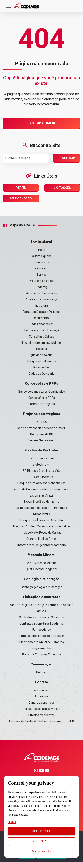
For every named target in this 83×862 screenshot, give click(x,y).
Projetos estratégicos (41, 414)
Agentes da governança (42, 299)
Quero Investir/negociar (41, 569)
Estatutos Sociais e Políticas (41, 311)
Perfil (21, 187)
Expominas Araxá (41, 495)
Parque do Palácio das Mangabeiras (41, 483)
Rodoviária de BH (41, 434)
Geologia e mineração (41, 579)
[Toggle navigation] (8, 6)
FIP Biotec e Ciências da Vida (42, 470)
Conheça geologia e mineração (41, 586)
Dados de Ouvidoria (41, 373)
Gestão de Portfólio (41, 450)
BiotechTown (41, 464)
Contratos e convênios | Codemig (42, 623)
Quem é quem (41, 256)
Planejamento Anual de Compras (41, 642)
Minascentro (41, 514)
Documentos (41, 317)
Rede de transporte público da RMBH (41, 428)
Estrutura (41, 305)
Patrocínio (41, 268)
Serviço (42, 274)
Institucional (41, 242)
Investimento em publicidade (41, 342)
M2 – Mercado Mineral (42, 562)
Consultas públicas (41, 336)
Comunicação (41, 664)
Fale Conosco (21, 198)
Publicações (41, 367)
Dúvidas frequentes (41, 714)
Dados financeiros (42, 324)
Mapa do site (19, 225)
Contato (41, 682)
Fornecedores (41, 629)
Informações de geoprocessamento (41, 544)
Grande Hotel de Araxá (41, 538)
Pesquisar (66, 158)
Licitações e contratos (41, 597)
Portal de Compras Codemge (41, 654)
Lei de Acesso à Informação (41, 708)
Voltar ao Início (42, 123)
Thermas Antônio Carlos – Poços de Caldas (42, 526)
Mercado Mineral (41, 555)
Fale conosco (41, 690)
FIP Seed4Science (42, 476)
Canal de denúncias (42, 702)
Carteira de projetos (41, 403)
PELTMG (41, 421)
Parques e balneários (41, 361)
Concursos (41, 262)
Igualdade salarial (41, 355)
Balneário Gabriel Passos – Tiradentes (41, 507)
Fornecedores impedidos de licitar (41, 635)
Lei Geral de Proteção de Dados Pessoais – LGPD (41, 721)
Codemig (42, 286)
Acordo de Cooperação (41, 293)
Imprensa (41, 696)
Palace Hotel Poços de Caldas (41, 532)
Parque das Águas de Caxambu (41, 520)
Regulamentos (42, 648)
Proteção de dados (41, 280)
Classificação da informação (42, 330)
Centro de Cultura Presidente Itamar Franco (41, 489)
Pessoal (41, 348)
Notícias (41, 672)
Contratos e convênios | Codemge (41, 617)
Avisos (41, 611)
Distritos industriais (41, 458)
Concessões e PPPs (41, 383)
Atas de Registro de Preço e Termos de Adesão (41, 604)
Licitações (62, 187)
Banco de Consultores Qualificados (41, 391)
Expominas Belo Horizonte (41, 501)
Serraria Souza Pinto (42, 440)
